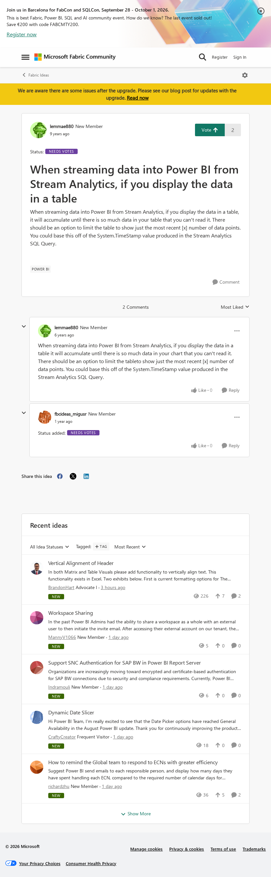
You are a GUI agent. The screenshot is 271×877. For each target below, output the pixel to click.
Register (220, 57)
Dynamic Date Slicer (71, 712)
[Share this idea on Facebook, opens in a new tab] (60, 476)
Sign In (239, 57)
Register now (22, 34)
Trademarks (254, 849)
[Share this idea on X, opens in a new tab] (73, 476)
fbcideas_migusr (71, 414)
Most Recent (127, 547)
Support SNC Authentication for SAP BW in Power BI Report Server (124, 662)
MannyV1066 (62, 637)
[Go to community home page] (75, 57)
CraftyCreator (62, 737)
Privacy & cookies (186, 849)
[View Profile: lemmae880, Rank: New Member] (38, 130)
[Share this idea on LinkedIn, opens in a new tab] (86, 476)
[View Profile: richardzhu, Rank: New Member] (36, 767)
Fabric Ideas (38, 75)
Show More (139, 813)
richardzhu (58, 786)
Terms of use (223, 849)
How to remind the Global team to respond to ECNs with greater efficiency (133, 762)
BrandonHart (61, 587)
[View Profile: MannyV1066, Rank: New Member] (36, 617)
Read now (138, 97)
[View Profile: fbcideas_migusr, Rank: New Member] (44, 417)
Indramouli (59, 687)
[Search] (203, 57)
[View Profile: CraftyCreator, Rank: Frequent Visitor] (36, 717)
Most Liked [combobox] (235, 307)
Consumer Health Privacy (91, 863)
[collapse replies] (24, 326)
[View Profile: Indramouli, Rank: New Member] (36, 667)
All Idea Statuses (46, 547)
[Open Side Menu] (25, 57)
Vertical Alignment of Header (81, 563)
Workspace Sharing (70, 613)
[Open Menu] (245, 75)
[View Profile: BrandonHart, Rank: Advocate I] (36, 568)
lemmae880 (62, 126)
